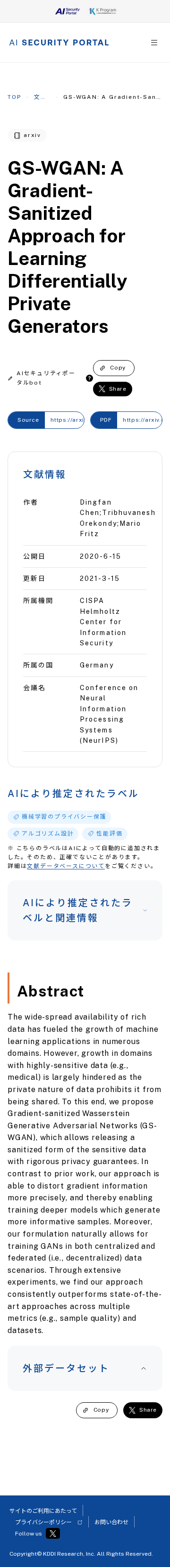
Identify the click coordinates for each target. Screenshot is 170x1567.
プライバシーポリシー (43, 1522)
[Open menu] (154, 42)
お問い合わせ (111, 1522)
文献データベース (42, 97)
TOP (14, 97)
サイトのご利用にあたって (43, 1511)
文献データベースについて (66, 866)
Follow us (28, 1533)
